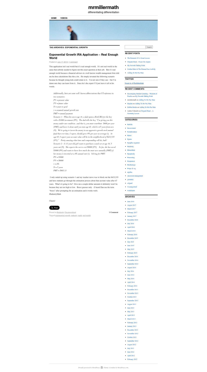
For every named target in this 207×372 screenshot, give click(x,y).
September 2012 (132, 341)
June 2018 (130, 201)
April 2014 (131, 282)
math (80, 215)
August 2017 (131, 205)
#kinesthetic (131, 150)
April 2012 (131, 355)
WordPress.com (123, 367)
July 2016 (130, 223)
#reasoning (131, 157)
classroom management (135, 176)
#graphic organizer (133, 143)
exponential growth (62, 215)
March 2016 (131, 231)
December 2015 (132, 238)
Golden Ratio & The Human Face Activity (141, 69)
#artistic (130, 124)
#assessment (131, 128)
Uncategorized (70, 212)
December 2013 (132, 289)
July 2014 (130, 271)
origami (129, 183)
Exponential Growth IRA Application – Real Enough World (83, 56)
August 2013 (131, 304)
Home (54, 18)
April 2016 (131, 227)
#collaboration (132, 132)
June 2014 (130, 275)
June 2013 (130, 308)
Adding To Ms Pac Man (135, 73)
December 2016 (132, 220)
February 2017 (132, 212)
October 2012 (131, 337)
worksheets (131, 190)
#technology (131, 165)
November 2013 (132, 293)
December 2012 (132, 330)
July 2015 (130, 242)
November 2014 (132, 260)
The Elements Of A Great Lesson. (138, 58)
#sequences (131, 161)
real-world (87, 215)
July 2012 (130, 348)
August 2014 (131, 267)
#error (129, 135)
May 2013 (130, 311)
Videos (63, 18)
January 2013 (131, 326)
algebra (129, 172)
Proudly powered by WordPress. (89, 367)
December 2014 (132, 256)
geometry (130, 179)
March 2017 (131, 209)
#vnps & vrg (131, 168)
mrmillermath (103, 7)
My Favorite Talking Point (136, 65)
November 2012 (132, 333)
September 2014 (132, 264)
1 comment (73, 62)
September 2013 (132, 300)
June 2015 (130, 245)
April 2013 (131, 315)
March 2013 (131, 319)
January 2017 (131, 216)
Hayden (130, 103)
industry (74, 215)
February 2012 (132, 359)
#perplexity (131, 154)
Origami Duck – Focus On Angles (138, 62)
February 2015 (132, 253)
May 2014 (130, 278)
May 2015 (130, 249)
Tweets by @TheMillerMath (134, 83)
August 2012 (131, 344)
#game (129, 139)
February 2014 (132, 286)
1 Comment (113, 212)
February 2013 (132, 322)
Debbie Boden (132, 107)
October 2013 (131, 297)
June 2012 (130, 352)
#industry (60, 212)
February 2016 (132, 234)
